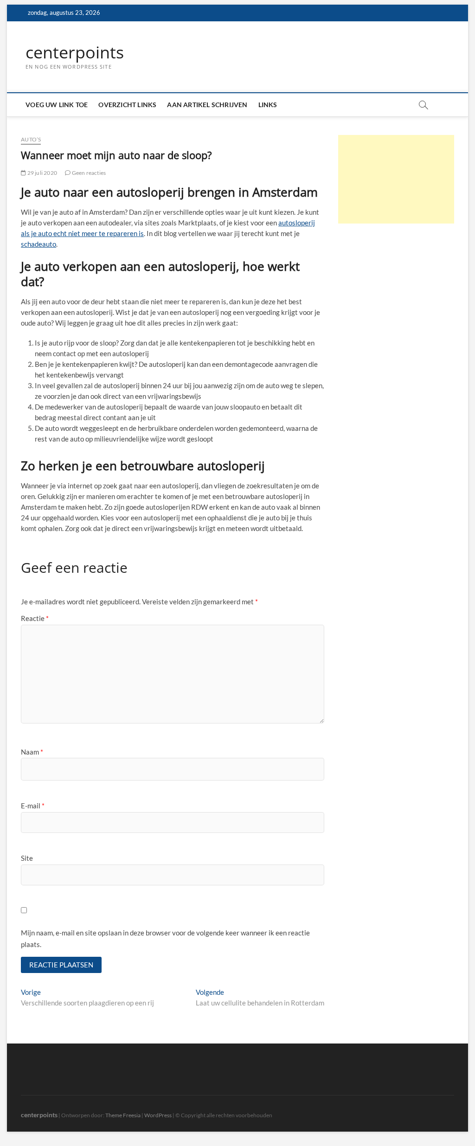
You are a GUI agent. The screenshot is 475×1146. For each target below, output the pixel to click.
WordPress (158, 1115)
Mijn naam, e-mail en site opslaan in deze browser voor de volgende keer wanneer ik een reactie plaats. (165, 938)
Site (27, 858)
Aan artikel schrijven (207, 105)
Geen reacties (88, 172)
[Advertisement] (396, 179)
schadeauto (38, 244)
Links (267, 105)
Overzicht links (127, 105)
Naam (32, 752)
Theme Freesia (123, 1115)
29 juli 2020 (41, 172)
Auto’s (31, 139)
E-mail (33, 805)
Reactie (35, 618)
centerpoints (75, 52)
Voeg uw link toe (57, 105)
